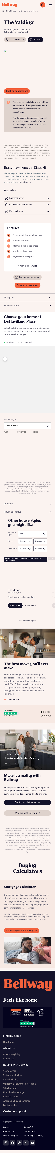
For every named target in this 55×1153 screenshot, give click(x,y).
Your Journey (9, 1071)
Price (10, 541)
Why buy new (10, 1088)
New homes (9, 1042)
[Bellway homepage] (27, 991)
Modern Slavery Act (10, 1136)
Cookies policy (29, 1131)
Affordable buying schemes (16, 1101)
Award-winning (10, 1080)
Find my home (12, 1036)
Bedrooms (11, 549)
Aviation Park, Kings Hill (26, 105)
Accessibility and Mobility (33, 1136)
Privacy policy (8, 1131)
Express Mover (10, 1097)
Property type (11, 533)
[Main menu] (50, 5)
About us (9, 1048)
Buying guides (10, 1105)
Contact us (8, 1059)
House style (10, 419)
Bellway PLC (28, 1127)
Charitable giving (11, 1054)
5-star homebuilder (12, 1075)
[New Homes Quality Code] (41, 1012)
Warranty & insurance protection (19, 1084)
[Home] (3, 11)
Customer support (14, 1111)
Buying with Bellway (16, 1065)
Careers (6, 1127)
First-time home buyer (14, 1092)
